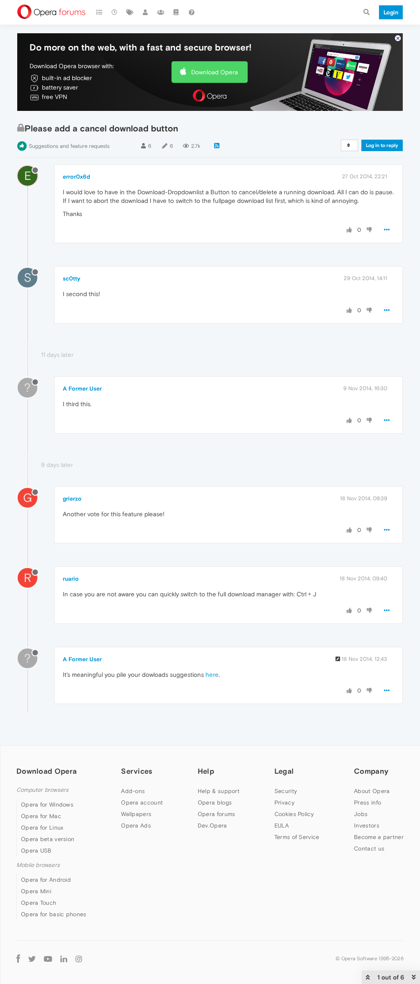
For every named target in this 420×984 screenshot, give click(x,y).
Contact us (369, 848)
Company (371, 771)
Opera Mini (36, 891)
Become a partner (379, 837)
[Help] (191, 12)
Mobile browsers (38, 865)
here (212, 674)
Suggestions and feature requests (69, 146)
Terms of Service (297, 837)
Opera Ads (136, 825)
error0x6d (76, 176)
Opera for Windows (47, 804)
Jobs (361, 814)
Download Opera (214, 72)
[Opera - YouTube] (48, 958)
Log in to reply (382, 145)
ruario (71, 578)
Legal (284, 771)
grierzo (72, 498)
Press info (367, 802)
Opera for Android (46, 879)
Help (206, 771)
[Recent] (115, 12)
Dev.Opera (212, 825)
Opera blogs (215, 802)
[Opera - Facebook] (18, 958)
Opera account (142, 802)
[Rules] (176, 12)
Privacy (284, 802)
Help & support (219, 791)
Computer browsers (42, 789)
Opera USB (36, 850)
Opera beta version (47, 839)
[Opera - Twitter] (32, 958)
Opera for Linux (42, 827)
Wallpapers (136, 814)
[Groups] (161, 12)
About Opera (372, 791)
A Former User (82, 388)
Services (136, 771)
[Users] (145, 12)
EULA (281, 825)
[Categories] (99, 12)
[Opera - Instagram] (78, 958)
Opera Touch (38, 902)
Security (285, 791)
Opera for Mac (41, 816)
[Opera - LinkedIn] (63, 958)
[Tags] (130, 12)
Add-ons (133, 791)
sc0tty (71, 278)
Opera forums (216, 814)
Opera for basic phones (54, 914)
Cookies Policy (294, 814)
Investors (366, 825)
